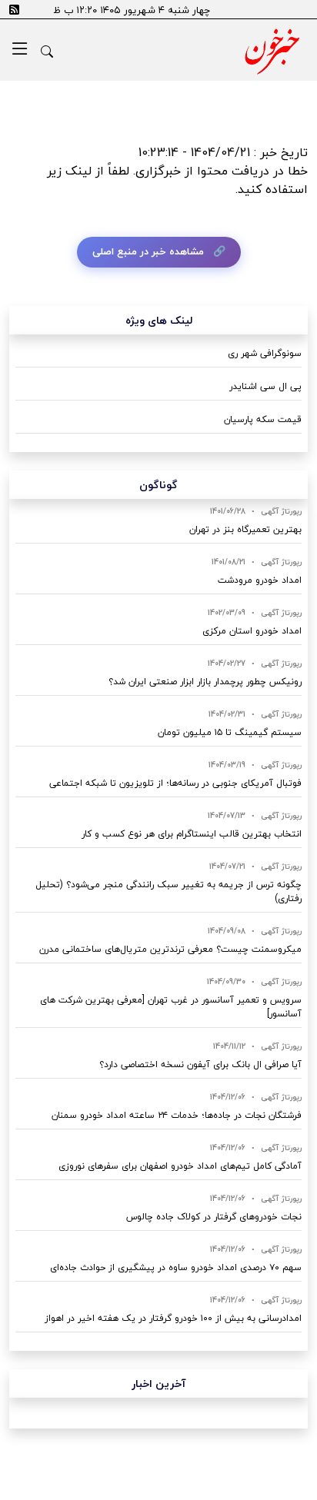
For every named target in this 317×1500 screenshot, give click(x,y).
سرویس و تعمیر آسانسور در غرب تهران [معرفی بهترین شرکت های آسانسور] (171, 1007)
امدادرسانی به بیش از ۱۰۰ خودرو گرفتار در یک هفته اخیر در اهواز (173, 1318)
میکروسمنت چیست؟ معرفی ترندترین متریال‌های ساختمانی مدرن (170, 949)
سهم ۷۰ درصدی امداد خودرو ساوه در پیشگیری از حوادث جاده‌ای (176, 1267)
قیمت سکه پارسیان (263, 419)
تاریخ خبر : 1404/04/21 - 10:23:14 (223, 152)
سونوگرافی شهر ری (265, 353)
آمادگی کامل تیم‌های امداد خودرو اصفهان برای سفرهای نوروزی (180, 1166)
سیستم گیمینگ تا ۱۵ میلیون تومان (230, 732)
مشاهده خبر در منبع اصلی (148, 251)
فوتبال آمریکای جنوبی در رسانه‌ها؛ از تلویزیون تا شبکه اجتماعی (175, 783)
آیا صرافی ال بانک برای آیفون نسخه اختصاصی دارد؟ (200, 1064)
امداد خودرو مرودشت (260, 580)
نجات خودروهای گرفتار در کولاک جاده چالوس (214, 1217)
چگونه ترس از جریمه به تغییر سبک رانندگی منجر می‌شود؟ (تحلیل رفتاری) (168, 891)
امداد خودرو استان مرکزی (252, 631)
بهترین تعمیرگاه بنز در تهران (245, 529)
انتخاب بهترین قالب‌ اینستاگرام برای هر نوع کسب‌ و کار (192, 834)
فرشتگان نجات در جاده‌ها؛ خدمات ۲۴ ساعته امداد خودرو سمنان (177, 1115)
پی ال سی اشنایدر (265, 386)
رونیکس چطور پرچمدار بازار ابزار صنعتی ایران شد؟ (205, 682)
